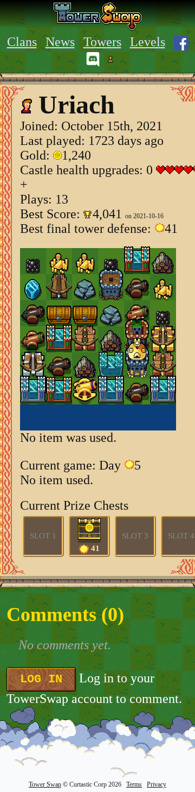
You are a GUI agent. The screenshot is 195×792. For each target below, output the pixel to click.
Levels (147, 42)
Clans (22, 42)
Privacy (156, 784)
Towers (102, 42)
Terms (134, 784)
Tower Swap (45, 784)
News (60, 42)
